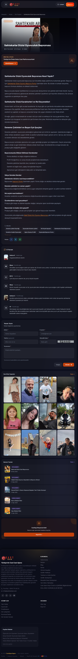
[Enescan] (65, 390)
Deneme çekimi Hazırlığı (12, 228)
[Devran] (65, 416)
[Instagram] (6, 595)
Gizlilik (3, 656)
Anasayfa (4, 14)
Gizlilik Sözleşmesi (46, 577)
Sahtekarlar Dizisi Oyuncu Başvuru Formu (22, 83)
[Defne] (12, 443)
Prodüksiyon (5, 609)
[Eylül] (30, 416)
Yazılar (10, 14)
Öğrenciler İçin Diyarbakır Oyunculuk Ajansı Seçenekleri (18, 633)
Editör (25, 49)
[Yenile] (65, 342)
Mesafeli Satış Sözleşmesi (49, 580)
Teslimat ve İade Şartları (48, 575)
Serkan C (12, 296)
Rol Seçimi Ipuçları (46, 228)
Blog (42, 565)
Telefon (9, 338)
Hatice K (12, 255)
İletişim (43, 562)
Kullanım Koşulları (12, 656)
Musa (11, 265)
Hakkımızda (44, 560)
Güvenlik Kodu (44, 338)
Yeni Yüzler (4, 604)
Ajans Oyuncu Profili (30, 232)
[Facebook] (2, 595)
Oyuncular (4, 606)
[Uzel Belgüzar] (12, 416)
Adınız (6, 330)
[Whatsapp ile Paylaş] (20, 239)
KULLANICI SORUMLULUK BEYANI (51, 588)
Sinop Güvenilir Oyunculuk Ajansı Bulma (14, 636)
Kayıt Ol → (39, 534)
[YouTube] (14, 595)
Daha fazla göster (7, 644)
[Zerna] (12, 390)
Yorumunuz (7, 346)
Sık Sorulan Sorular (7, 617)
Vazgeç (58, 364)
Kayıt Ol (70, 4)
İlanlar (42, 567)
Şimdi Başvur (9, 63)
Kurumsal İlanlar (6, 614)
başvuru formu (18, 181)
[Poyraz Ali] (48, 443)
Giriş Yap (43, 604)
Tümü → (72, 374)
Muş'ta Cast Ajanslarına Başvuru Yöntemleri (15, 638)
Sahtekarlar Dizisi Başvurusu (62, 228)
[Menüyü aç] (6, 4)
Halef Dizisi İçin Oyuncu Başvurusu (36, 215)
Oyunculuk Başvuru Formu (46, 232)
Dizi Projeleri (18, 14)
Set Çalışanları (5, 611)
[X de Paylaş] (15, 239)
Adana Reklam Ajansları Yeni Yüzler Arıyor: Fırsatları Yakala (20, 640)
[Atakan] (30, 443)
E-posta (42, 330)
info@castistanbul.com (10, 591)
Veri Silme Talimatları (47, 583)
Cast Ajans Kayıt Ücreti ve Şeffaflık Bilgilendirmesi (56, 585)
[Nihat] (48, 416)
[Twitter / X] (10, 595)
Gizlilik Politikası (45, 572)
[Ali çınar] (48, 390)
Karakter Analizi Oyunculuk (13, 232)
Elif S (11, 276)
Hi (10, 306)
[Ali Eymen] (65, 443)
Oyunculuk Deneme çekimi (30, 228)
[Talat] (30, 390)
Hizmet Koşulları (45, 570)
